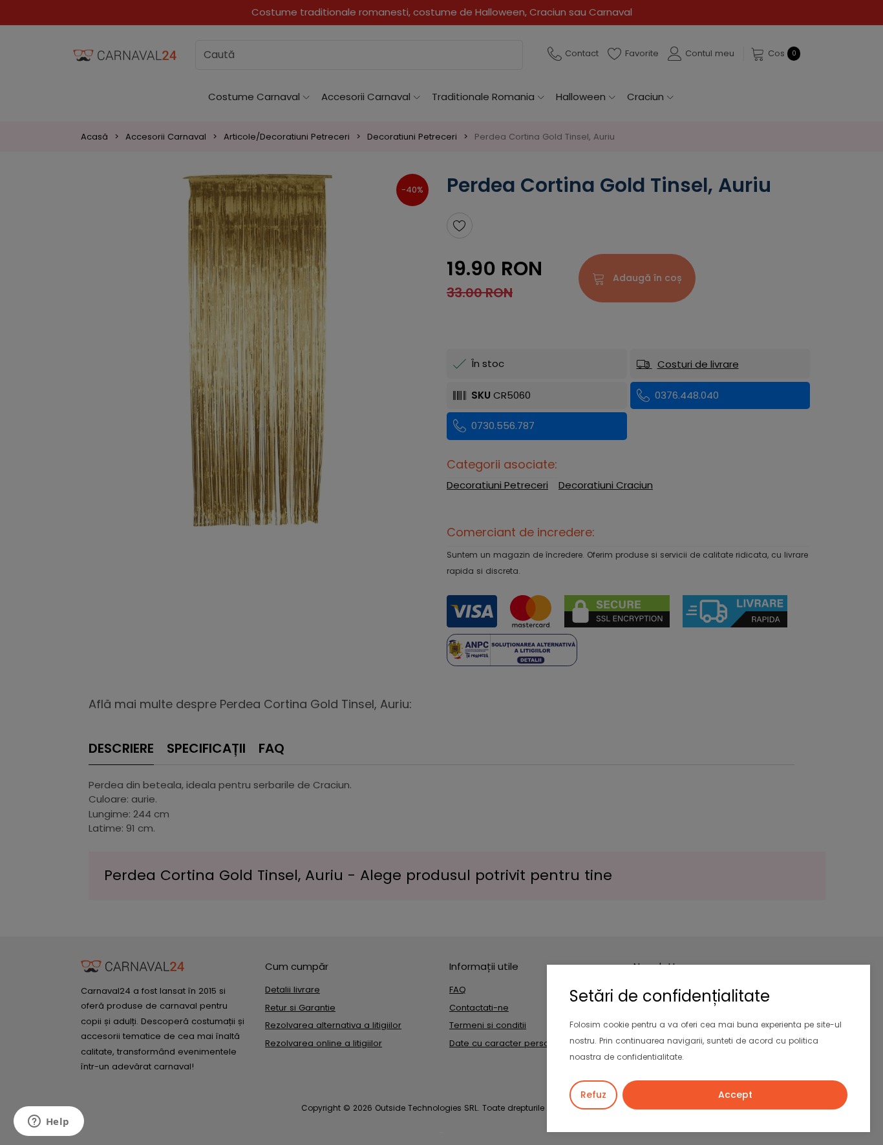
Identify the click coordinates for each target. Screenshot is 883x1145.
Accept (735, 1094)
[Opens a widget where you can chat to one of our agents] (48, 1122)
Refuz (593, 1094)
